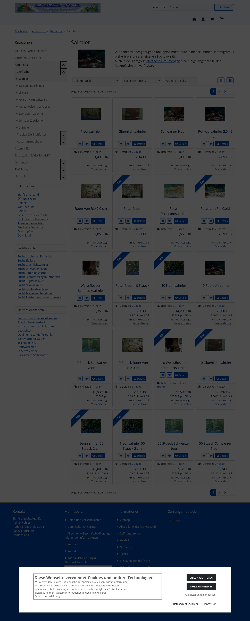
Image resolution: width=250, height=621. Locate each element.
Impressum (209, 604)
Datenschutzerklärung (185, 604)
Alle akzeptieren (201, 577)
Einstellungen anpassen (202, 594)
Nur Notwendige (201, 586)
